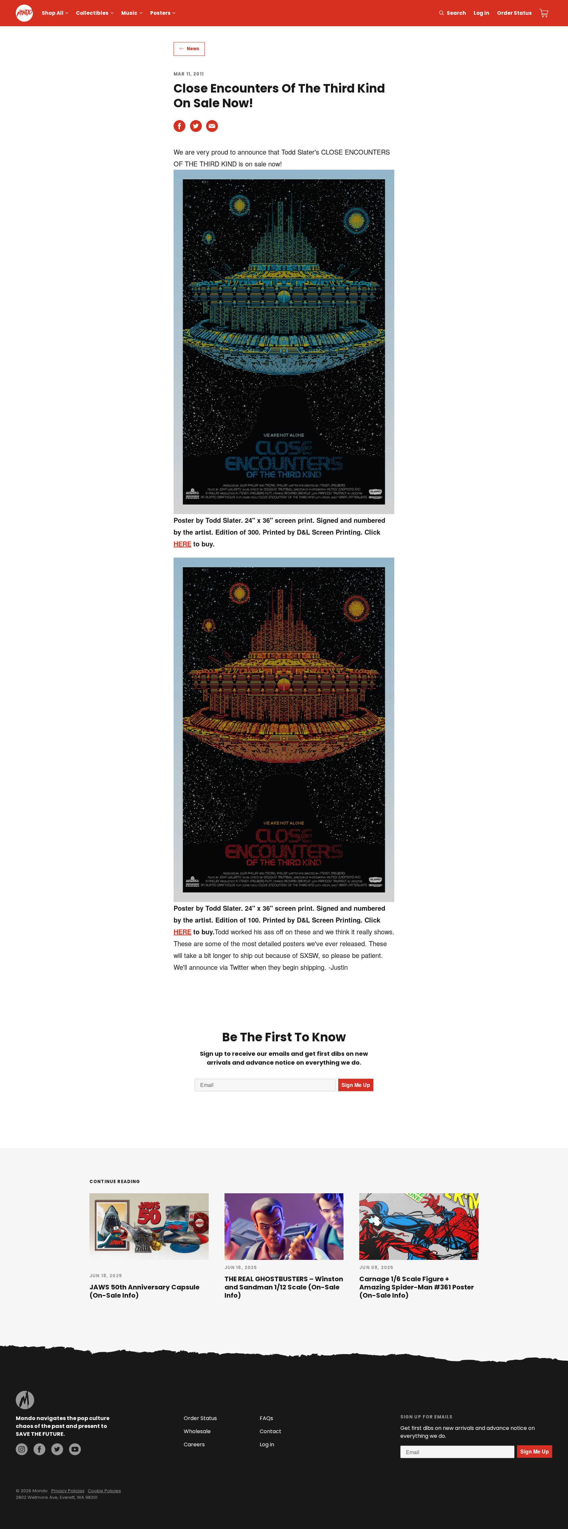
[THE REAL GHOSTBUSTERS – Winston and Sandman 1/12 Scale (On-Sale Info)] (284, 1226)
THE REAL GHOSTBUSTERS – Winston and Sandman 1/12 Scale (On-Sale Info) (284, 1287)
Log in (481, 13)
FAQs (266, 1418)
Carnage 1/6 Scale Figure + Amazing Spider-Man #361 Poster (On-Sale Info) (416, 1287)
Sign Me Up (356, 1085)
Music (129, 13)
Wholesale (197, 1431)
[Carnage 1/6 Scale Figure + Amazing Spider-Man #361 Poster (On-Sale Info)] (419, 1226)
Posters (160, 13)
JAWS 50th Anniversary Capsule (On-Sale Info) (144, 1291)
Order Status (514, 13)
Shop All (52, 13)
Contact (270, 1431)
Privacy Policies (67, 1491)
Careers (194, 1444)
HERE (182, 543)
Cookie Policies (104, 1491)
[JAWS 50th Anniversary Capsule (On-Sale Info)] (149, 1226)
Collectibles (92, 13)
